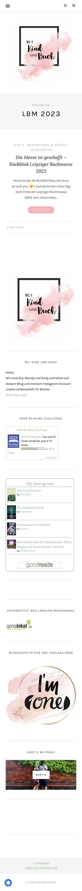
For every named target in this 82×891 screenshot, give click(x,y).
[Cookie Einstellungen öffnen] (8, 885)
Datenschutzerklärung (41, 868)
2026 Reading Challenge (31, 430)
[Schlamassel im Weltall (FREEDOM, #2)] (11, 528)
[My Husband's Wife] (11, 512)
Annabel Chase (27, 550)
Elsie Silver (25, 494)
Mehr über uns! (16, 395)
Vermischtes (41, 149)
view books (51, 457)
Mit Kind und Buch (32, 436)
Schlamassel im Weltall (34, 525)
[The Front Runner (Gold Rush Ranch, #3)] (11, 495)
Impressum (41, 863)
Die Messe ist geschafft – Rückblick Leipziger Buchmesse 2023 (41, 164)
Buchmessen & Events (47, 145)
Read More (41, 209)
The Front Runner (29, 490)
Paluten (24, 528)
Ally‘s (18, 145)
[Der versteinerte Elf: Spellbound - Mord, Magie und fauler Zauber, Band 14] (11, 544)
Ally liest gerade (40, 483)
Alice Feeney (26, 511)
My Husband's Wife (30, 508)
